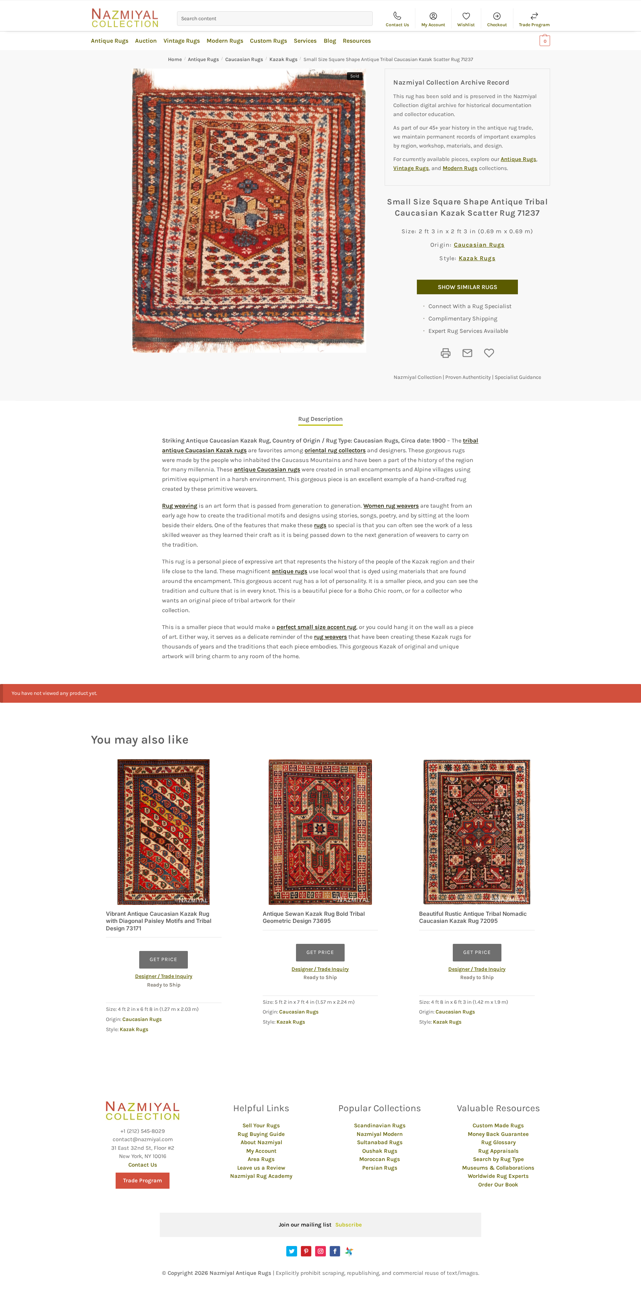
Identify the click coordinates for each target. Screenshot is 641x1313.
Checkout (497, 24)
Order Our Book (498, 1184)
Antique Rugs (203, 59)
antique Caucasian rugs (267, 469)
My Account (433, 24)
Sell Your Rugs (261, 1125)
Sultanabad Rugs (380, 1142)
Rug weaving (179, 505)
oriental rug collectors (335, 450)
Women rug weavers (391, 505)
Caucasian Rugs (244, 59)
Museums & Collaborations (498, 1167)
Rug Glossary (498, 1142)
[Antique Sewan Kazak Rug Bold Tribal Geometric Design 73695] (320, 832)
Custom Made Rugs (498, 1125)
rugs (320, 525)
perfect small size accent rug (316, 626)
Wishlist (466, 24)
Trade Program (534, 24)
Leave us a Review (261, 1167)
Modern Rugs (460, 168)
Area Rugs (261, 1159)
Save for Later (489, 353)
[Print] (445, 353)
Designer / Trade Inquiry (163, 976)
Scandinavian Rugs (380, 1125)
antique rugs (289, 571)
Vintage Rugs (411, 168)
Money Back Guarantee (498, 1134)
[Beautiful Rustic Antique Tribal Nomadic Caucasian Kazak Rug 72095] (477, 832)
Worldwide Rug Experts (498, 1176)
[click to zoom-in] (249, 211)
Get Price (163, 959)
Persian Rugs (379, 1167)
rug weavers (330, 636)
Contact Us (397, 24)
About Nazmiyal (261, 1142)
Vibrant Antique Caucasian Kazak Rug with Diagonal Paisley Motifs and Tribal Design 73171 (158, 921)
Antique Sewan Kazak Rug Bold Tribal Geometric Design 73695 (314, 917)
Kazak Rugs (283, 59)
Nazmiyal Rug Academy (261, 1176)
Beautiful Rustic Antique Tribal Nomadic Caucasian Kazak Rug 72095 (473, 917)
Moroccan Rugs (379, 1159)
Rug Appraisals (498, 1151)
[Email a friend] (467, 353)
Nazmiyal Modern (380, 1134)
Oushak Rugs (379, 1151)
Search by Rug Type (498, 1159)
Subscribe (348, 1224)
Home (175, 59)
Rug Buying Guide (261, 1134)
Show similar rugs (467, 287)
